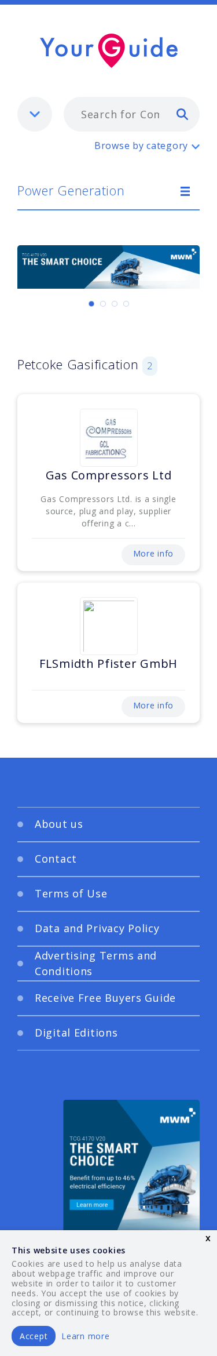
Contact (56, 859)
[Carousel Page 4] (126, 304)
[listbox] (34, 114)
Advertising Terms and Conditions (96, 963)
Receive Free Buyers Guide (105, 998)
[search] (182, 114)
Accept (33, 1336)
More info (153, 553)
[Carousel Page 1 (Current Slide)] (91, 304)
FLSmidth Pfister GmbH (108, 663)
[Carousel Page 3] (114, 304)
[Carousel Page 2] (103, 304)
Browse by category (141, 145)
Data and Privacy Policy (97, 928)
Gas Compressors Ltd (109, 475)
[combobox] (132, 114)
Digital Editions (76, 1032)
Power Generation (71, 190)
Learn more (85, 1336)
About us (59, 824)
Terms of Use (71, 893)
